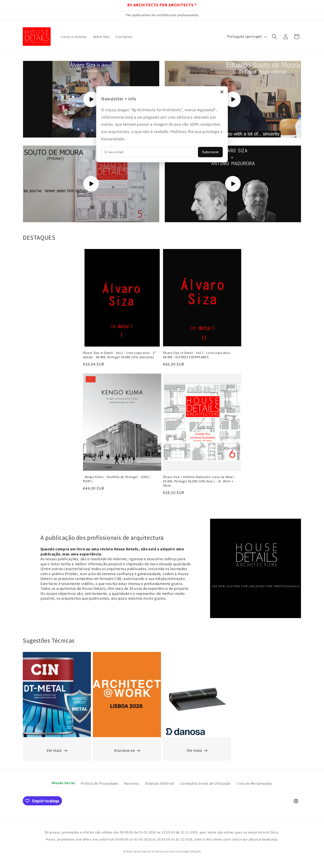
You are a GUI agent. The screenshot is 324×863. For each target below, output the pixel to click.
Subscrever (210, 152)
